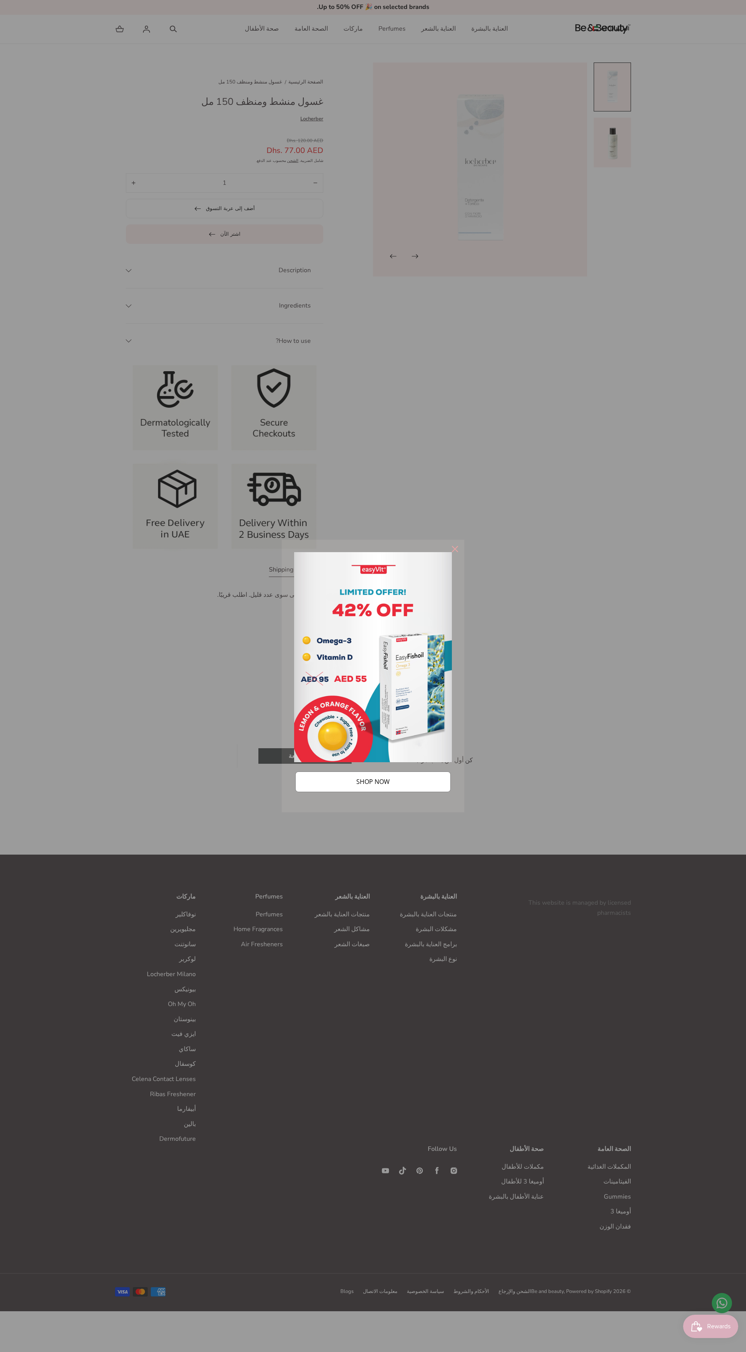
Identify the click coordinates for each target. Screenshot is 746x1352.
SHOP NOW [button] (373, 781)
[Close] (455, 549)
